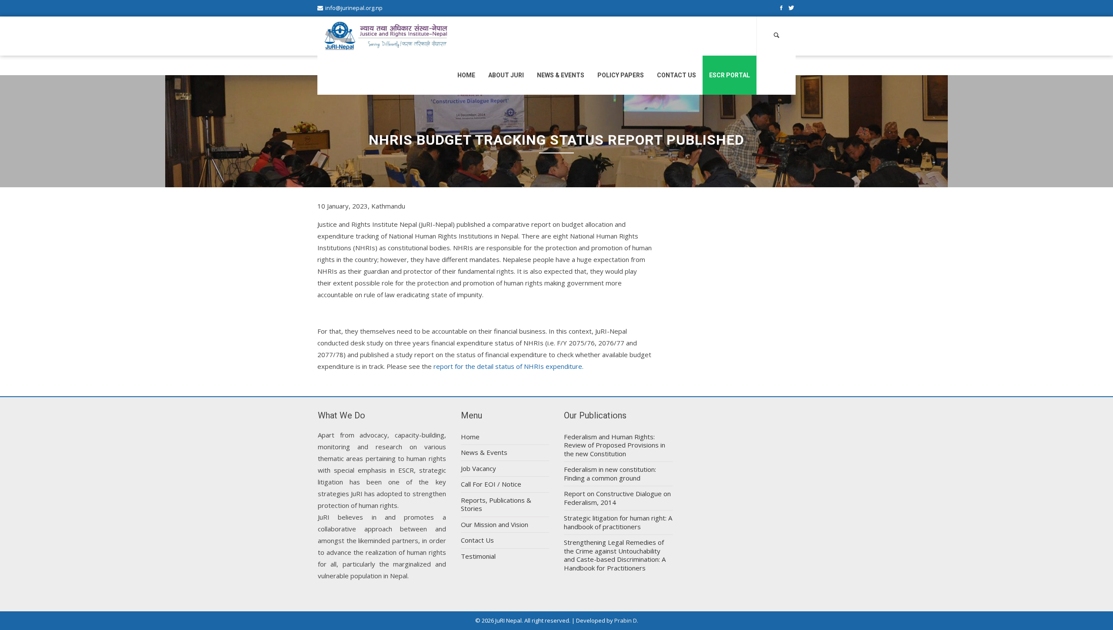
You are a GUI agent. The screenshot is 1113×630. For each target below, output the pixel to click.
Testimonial (478, 556)
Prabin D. (626, 620)
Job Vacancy (478, 468)
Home (466, 75)
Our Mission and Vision (494, 524)
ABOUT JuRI (506, 75)
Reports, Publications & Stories (496, 504)
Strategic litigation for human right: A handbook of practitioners (618, 522)
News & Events (560, 75)
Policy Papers (620, 75)
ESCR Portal (729, 75)
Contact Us (676, 75)
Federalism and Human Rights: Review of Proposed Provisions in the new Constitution (614, 445)
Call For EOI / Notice (491, 484)
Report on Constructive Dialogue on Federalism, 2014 (617, 498)
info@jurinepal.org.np (354, 8)
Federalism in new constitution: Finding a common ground (610, 473)
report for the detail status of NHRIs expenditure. (508, 366)
